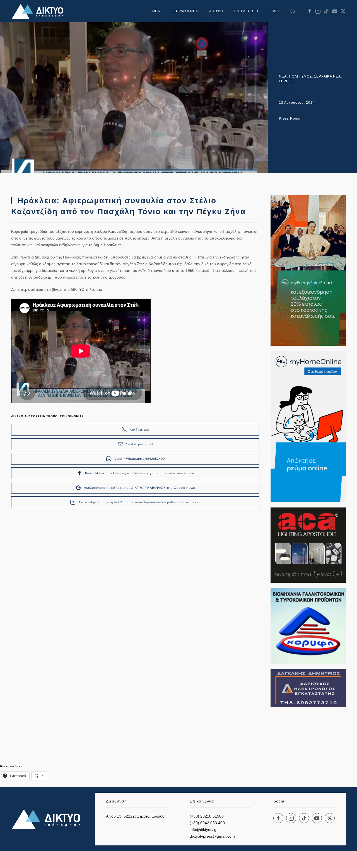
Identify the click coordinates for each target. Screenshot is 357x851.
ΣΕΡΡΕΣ (286, 81)
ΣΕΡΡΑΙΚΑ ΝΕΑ (184, 11)
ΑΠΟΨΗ (216, 11)
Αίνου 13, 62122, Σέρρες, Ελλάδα (135, 816)
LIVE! (274, 11)
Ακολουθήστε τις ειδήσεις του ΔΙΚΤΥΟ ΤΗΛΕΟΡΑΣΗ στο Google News (139, 487)
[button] (293, 11)
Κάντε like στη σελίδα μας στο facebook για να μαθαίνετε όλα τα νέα (139, 473)
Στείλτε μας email (139, 444)
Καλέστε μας (139, 429)
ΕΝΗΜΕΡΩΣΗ (246, 11)
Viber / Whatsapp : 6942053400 (139, 458)
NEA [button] (156, 11)
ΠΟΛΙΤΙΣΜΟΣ (300, 76)
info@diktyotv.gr (204, 829)
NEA (283, 76)
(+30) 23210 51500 (207, 816)
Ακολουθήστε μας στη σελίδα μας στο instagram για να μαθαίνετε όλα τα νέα (139, 502)
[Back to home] (39, 11)
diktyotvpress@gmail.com (212, 836)
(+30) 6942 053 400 (207, 823)
